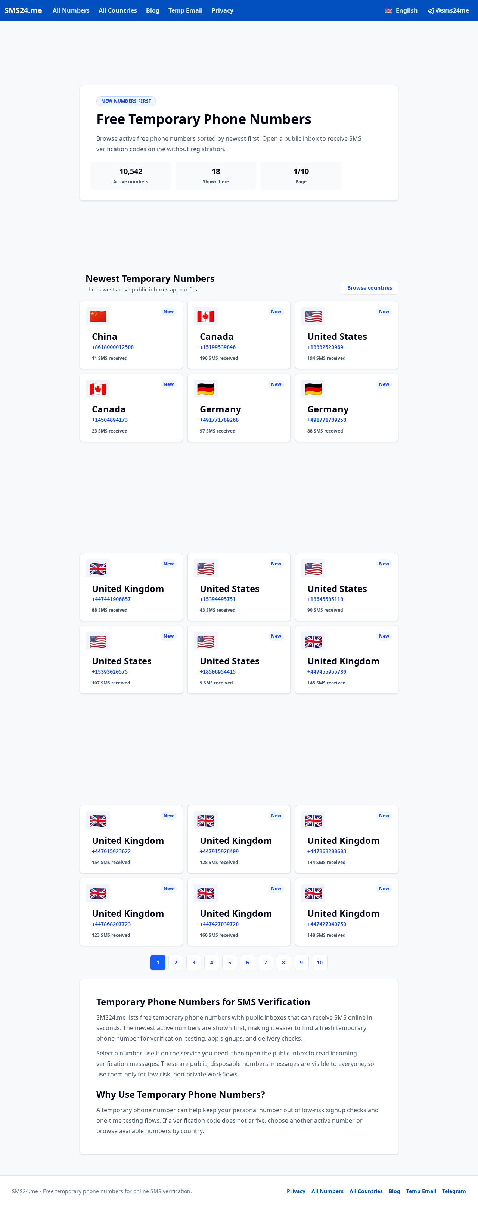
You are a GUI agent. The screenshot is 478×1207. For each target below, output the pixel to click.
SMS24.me (23, 10)
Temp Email (185, 10)
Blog (152, 10)
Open (369, 1191)
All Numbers (71, 10)
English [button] (401, 10)
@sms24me (452, 10)
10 (320, 962)
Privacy (222, 10)
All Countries (118, 10)
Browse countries (369, 287)
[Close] (464, 1167)
